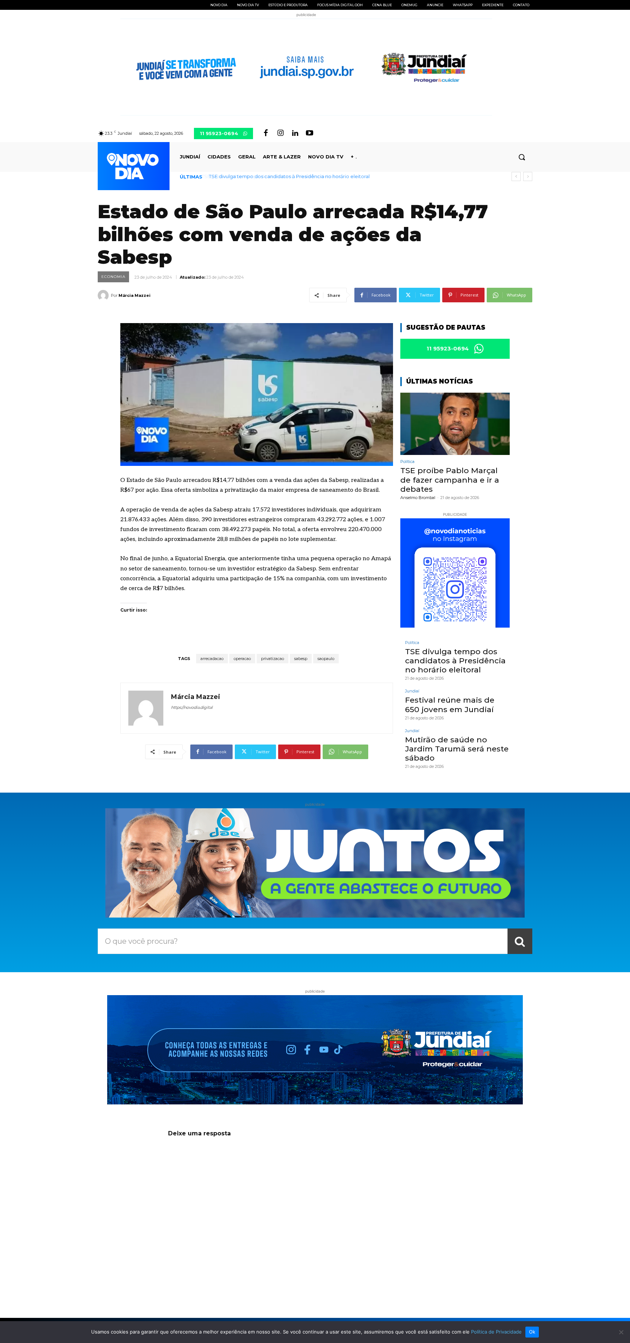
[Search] (520, 941)
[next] (527, 176)
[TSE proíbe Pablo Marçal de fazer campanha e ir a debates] (455, 424)
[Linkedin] (294, 133)
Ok (532, 1332)
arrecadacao (212, 658)
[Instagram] (280, 133)
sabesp (300, 658)
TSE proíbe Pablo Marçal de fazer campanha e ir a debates (449, 479)
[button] (521, 157)
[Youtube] (309, 133)
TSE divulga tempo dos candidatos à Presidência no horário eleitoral (288, 176)
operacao (242, 658)
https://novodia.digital (192, 707)
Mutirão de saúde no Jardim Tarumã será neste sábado (457, 748)
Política (407, 462)
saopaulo (326, 658)
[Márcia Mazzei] (104, 295)
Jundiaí (412, 691)
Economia (113, 276)
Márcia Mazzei (134, 295)
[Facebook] (265, 133)
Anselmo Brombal (417, 497)
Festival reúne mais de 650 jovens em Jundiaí (449, 704)
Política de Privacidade (496, 1332)
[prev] (516, 176)
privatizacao (272, 658)
